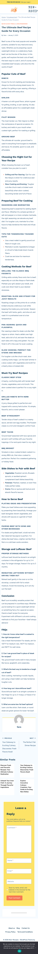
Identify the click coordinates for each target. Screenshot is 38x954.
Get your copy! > (19, 2)
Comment (11, 828)
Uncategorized (21, 24)
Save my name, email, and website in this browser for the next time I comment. (19, 890)
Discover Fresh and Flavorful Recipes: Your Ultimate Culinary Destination (6, 769)
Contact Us (26, 928)
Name (10, 860)
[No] (36, 948)
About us (11, 928)
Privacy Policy (10, 932)
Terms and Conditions (25, 932)
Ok (19, 951)
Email (10, 871)
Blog (18, 928)
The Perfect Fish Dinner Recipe (29, 742)
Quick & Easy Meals (8, 24)
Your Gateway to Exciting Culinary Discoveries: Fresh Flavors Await (9, 745)
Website (10, 881)
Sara (5, 35)
